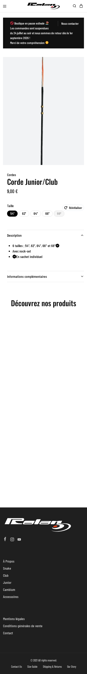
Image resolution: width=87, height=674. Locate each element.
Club (5, 575)
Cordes (11, 174)
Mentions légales (14, 618)
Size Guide (32, 666)
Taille (10, 205)
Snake (7, 568)
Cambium (9, 589)
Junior (7, 582)
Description (14, 235)
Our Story (71, 666)
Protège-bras (22, 355)
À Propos (8, 561)
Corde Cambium (62, 432)
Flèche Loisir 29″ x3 (62, 364)
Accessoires (10, 596)
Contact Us (16, 666)
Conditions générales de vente (22, 626)
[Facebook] (5, 539)
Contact (8, 633)
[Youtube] (19, 540)
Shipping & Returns (52, 666)
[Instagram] (12, 540)
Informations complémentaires (27, 276)
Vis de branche (22, 490)
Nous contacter (70, 23)
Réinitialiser (75, 208)
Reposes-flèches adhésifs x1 (21, 432)
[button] (12, 214)
